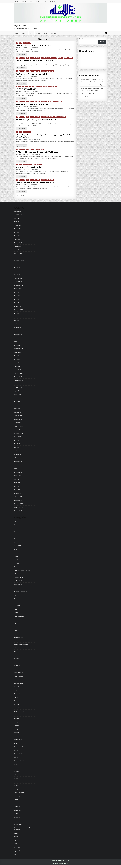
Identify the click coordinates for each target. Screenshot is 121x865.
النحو (15, 854)
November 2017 (18, 341)
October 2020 (18, 257)
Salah (15, 736)
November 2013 (18, 507)
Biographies (17, 545)
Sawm (15, 743)
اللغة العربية (53, 1)
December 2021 (18, 246)
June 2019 (17, 295)
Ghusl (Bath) (17, 605)
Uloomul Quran (18, 796)
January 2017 (18, 377)
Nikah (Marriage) (19, 672)
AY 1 (17, 58)
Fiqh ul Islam (20, 25)
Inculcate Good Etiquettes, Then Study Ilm (33, 104)
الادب (15, 840)
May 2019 (16, 299)
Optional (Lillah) (18, 683)
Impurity (16, 633)
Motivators (53, 86)
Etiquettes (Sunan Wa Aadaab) (49, 58)
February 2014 (18, 496)
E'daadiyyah (36, 58)
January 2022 (18, 243)
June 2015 (17, 444)
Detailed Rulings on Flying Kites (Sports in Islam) (36, 119)
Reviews (39, 164)
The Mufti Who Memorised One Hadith (31, 74)
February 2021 (18, 253)
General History (44, 86)
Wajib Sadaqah (18, 817)
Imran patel (83, 79)
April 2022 (17, 239)
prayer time (83, 88)
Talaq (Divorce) (18, 782)
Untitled (81, 61)
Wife (15, 820)
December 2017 (18, 338)
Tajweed (16, 778)
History (16, 626)
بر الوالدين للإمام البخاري (93, 93)
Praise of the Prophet (20, 693)
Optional (16, 679)
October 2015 (18, 429)
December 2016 (18, 380)
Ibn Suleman (18, 47)
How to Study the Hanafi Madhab (29, 167)
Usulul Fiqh (17, 806)
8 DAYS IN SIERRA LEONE (26, 89)
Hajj (15, 619)
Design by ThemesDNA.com (60, 863)
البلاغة (15, 843)
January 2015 (18, 461)
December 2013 (18, 504)
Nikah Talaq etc (18, 676)
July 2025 (17, 218)
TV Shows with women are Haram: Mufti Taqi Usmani (37, 152)
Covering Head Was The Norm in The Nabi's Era (35, 60)
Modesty (60, 58)
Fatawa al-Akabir (18, 584)
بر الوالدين (83, 93)
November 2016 (18, 384)
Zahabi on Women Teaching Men (96, 85)
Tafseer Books (18, 768)
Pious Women (58, 101)
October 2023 (18, 225)
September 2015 (18, 433)
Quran (16, 1)
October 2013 (18, 511)
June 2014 (17, 482)
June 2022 (17, 235)
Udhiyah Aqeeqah (19, 792)
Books (16, 549)
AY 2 (20, 58)
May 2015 (16, 447)
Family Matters (18, 577)
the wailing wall (83, 64)
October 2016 (18, 387)
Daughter (16, 556)
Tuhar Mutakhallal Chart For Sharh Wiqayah (33, 45)
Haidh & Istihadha (19, 616)
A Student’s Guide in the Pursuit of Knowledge (35, 182)
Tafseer (16, 764)
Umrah (16, 799)
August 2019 (17, 288)
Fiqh (31, 1)
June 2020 (17, 271)
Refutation (17, 708)
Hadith (24, 1)
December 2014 (18, 465)
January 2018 (18, 334)
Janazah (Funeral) (19, 637)
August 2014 (17, 475)
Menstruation (27, 42)
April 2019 (17, 302)
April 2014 (17, 489)
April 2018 (17, 324)
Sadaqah (16, 725)
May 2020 (17, 274)
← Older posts (20, 195)
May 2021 (16, 250)
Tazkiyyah (17, 789)
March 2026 (17, 211)
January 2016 (18, 419)
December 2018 (18, 310)
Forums (37, 1)
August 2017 (17, 352)
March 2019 (17, 306)
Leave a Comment (35, 47)
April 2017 (17, 366)
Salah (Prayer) (18, 739)
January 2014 (18, 500)
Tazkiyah (44, 1)
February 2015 (18, 458)
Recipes (16, 704)
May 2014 (16, 486)
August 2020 (17, 264)
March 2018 (17, 327)
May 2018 (16, 320)
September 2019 (18, 285)
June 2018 (17, 317)
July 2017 (16, 355)
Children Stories (18, 552)
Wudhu (16, 833)
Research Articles (19, 711)
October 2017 (18, 345)
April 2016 (17, 408)
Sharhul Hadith (68, 58)
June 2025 (17, 221)
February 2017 (18, 373)
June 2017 (17, 359)
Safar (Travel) (18, 729)
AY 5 (31, 58)
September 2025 (19, 214)
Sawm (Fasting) (18, 746)
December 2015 (18, 422)
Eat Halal (16, 563)
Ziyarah (16, 836)
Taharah (16, 771)
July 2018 (16, 313)
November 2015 (18, 426)
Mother (16, 662)
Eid (15, 566)
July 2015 (16, 440)
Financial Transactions (20, 588)
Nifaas (16, 669)
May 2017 (16, 362)
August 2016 (17, 394)
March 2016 (17, 412)
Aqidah (16, 521)
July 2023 (17, 228)
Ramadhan (17, 700)
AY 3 (17, 42)
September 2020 (19, 260)
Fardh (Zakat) (18, 581)
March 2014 (17, 493)
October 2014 (18, 472)
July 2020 (17, 267)
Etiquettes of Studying (47, 71)
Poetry (16, 690)
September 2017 (18, 348)
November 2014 (18, 468)
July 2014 (16, 479)
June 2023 (17, 232)
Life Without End (84, 67)
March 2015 (17, 454)
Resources (17, 715)
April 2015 (17, 451)
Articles (18, 86)
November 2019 (18, 278)
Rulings (16, 722)
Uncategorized (18, 803)
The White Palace (84, 58)
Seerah (16, 750)
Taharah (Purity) (18, 775)
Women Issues (18, 824)
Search (81, 39)
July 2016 (16, 398)
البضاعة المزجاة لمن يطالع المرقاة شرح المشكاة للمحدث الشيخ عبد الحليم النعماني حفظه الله (43, 135)
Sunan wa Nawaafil (19, 760)
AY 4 (27, 58)
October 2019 (18, 281)
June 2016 (17, 401)
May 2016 (16, 405)
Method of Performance (21, 644)
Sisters (16, 757)
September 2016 (18, 391)
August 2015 (17, 437)
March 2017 (17, 369)
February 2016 (18, 415)
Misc (56, 117)
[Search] (106, 33)
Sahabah (16, 732)
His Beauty (82, 55)
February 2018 (18, 331)
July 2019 (16, 292)
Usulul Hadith (18, 813)
